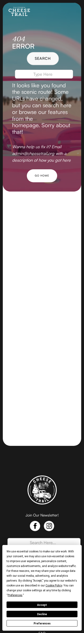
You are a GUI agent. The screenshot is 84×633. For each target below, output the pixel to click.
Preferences (42, 623)
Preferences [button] (15, 595)
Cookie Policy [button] (54, 585)
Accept (42, 605)
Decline (42, 614)
